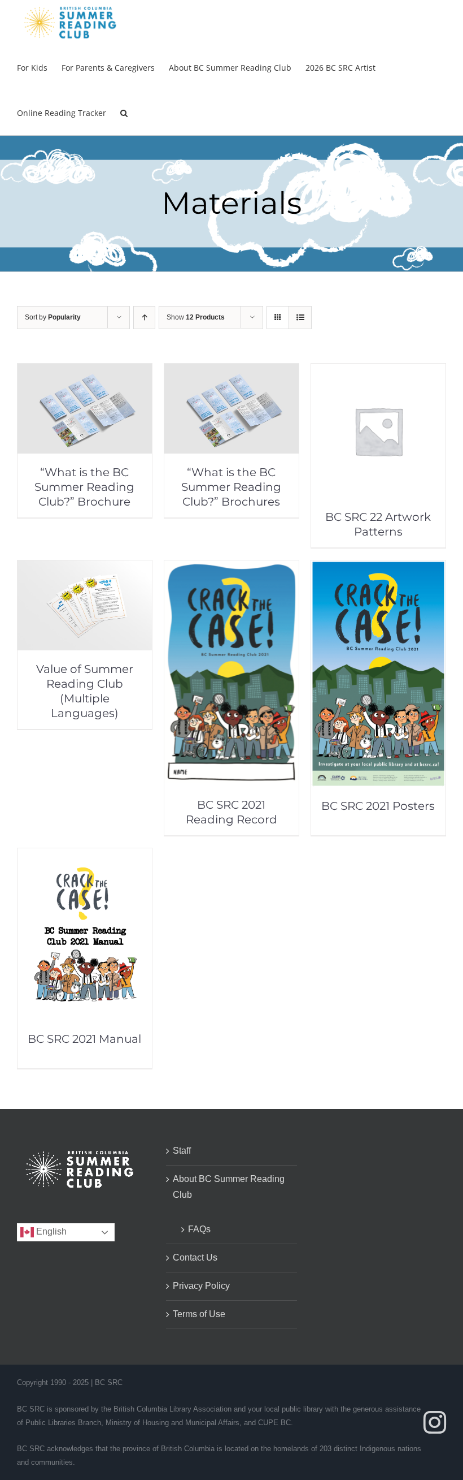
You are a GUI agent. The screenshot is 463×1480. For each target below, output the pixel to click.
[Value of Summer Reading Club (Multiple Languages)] (85, 568)
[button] (124, 112)
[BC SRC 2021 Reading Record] (231, 568)
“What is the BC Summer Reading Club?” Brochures (231, 486)
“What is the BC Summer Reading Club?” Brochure (84, 486)
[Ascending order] (144, 317)
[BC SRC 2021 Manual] (85, 856)
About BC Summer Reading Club (229, 1187)
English (50, 1232)
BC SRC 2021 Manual (84, 1039)
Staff (182, 1150)
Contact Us (195, 1257)
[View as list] (300, 318)
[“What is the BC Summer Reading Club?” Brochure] (85, 371)
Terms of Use (199, 1314)
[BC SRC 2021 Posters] (378, 568)
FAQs (199, 1229)
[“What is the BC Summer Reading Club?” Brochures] (231, 371)
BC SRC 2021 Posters (378, 806)
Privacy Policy (201, 1286)
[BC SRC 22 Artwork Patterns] (378, 371)
